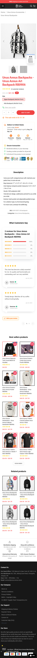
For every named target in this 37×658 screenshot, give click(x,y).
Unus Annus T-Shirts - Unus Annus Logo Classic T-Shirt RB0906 (26, 451)
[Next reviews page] (33, 323)
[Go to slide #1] (13, 69)
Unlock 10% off (4, 649)
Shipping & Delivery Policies (9, 609)
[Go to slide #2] (23, 69)
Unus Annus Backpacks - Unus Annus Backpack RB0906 (9, 494)
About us (4, 589)
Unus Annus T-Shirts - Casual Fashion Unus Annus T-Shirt (26, 420)
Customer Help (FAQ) (7, 620)
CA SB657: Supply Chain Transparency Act (14, 600)
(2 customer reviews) (17, 89)
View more (18, 463)
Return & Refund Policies (8, 615)
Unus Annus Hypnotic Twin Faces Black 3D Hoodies (9, 360)
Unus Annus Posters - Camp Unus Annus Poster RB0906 (26, 360)
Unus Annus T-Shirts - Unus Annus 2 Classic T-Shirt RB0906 (9, 451)
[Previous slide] (4, 41)
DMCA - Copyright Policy (8, 597)
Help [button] (33, 655)
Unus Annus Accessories (15, 12)
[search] (31, 6)
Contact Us (4, 617)
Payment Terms (6, 612)
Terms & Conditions (7, 591)
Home (3, 12)
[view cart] (34, 6)
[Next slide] (33, 41)
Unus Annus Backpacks (9, 15)
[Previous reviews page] (23, 323)
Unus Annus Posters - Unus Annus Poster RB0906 (8, 389)
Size (3, 96)
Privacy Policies (6, 594)
